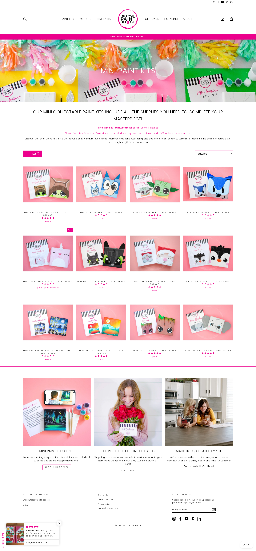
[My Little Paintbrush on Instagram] (174, 519)
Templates (103, 19)
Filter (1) (34, 153)
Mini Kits (85, 19)
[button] (47, 218)
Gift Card (152, 19)
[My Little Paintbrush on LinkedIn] (199, 519)
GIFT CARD (128, 470)
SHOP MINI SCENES (57, 467)
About (187, 19)
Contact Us (103, 495)
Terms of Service (105, 499)
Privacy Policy (104, 504)
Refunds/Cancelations (108, 508)
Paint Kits (68, 19)
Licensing (171, 19)
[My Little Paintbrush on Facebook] (180, 519)
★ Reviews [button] (3, 540)
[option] (128, 36)
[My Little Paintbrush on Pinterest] (193, 519)
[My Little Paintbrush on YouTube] (186, 519)
